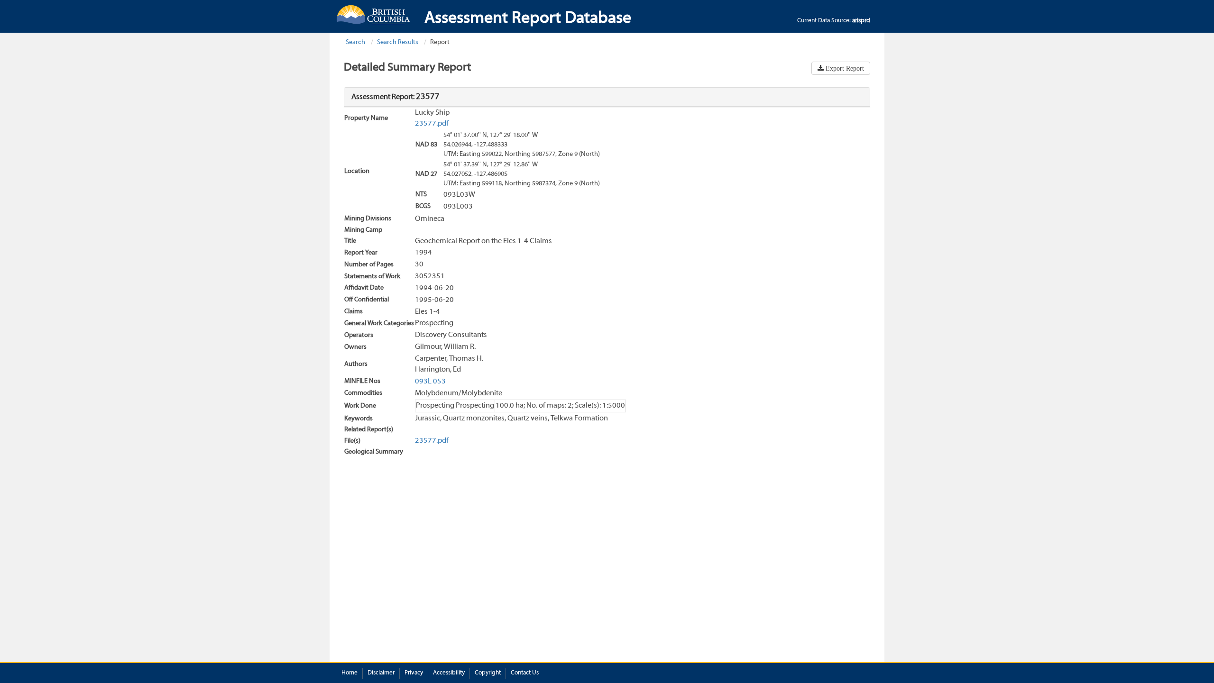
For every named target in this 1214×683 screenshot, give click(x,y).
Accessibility (449, 673)
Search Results (397, 42)
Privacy (414, 673)
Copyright (488, 673)
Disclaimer (381, 673)
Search (355, 42)
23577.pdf (432, 123)
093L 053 (430, 381)
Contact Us (525, 673)
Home (349, 673)
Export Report (844, 68)
